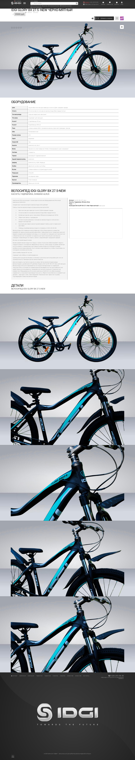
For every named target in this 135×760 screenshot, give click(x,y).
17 (96, 18)
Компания (22, 675)
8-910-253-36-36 (94, 2)
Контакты (86, 675)
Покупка (55, 675)
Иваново (36, 1)
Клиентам (70, 675)
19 (98, 18)
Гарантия (39, 675)
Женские (35, 12)
